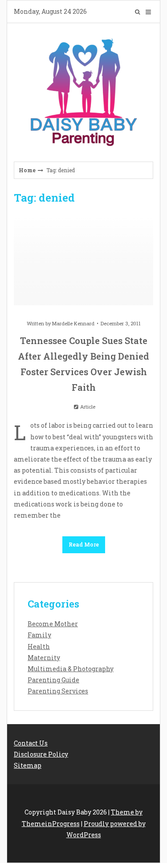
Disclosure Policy (41, 754)
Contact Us (31, 743)
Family (39, 635)
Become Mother (53, 624)
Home (27, 170)
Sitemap (27, 765)
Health (39, 646)
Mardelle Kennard (73, 323)
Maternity (44, 657)
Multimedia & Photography (71, 668)
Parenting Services (58, 691)
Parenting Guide (53, 680)
